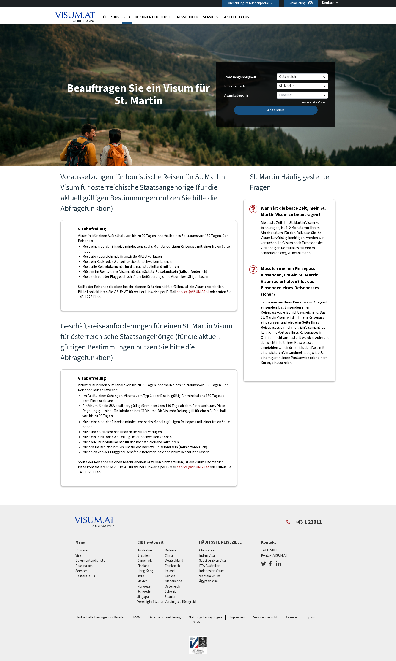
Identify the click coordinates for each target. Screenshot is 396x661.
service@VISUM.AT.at (193, 291)
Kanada (170, 576)
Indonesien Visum (211, 571)
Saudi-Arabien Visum (213, 560)
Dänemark (144, 560)
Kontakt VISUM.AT (274, 555)
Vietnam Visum (209, 576)
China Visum (207, 550)
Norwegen (144, 586)
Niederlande (173, 581)
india (140, 576)
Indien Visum (208, 555)
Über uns (111, 17)
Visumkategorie (236, 94)
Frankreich (172, 565)
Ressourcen (188, 17)
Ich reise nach (234, 86)
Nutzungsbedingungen (205, 617)
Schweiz (171, 591)
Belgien (170, 550)
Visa (127, 17)
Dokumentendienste (154, 17)
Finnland (143, 565)
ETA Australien (209, 565)
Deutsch (328, 2)
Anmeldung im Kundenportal (248, 3)
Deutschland (174, 560)
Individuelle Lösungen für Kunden (101, 617)
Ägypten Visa (208, 581)
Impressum (237, 617)
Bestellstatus (236, 17)
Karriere (291, 617)
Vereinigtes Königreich (181, 601)
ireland (170, 571)
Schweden (144, 591)
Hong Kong (145, 571)
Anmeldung (297, 3)
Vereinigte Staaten (150, 601)
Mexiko (142, 581)
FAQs (137, 617)
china (169, 555)
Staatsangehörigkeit (240, 77)
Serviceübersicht (265, 617)
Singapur (143, 596)
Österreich (172, 586)
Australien (144, 550)
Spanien (170, 596)
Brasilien (143, 555)
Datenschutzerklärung (164, 617)
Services (210, 17)
